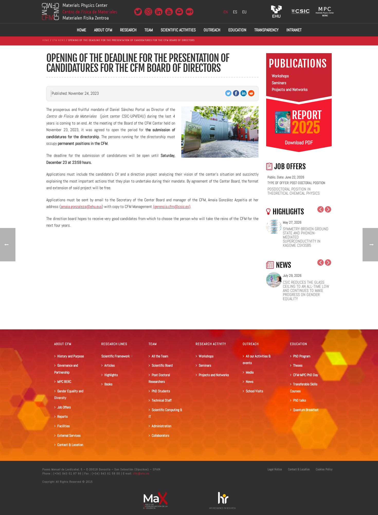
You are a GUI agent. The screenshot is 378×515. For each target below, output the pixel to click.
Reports (62, 416)
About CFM (103, 30)
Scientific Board (162, 365)
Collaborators (160, 435)
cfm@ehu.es (140, 473)
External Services (68, 435)
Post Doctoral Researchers (159, 378)
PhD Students (161, 391)
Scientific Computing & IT (165, 413)
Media (250, 372)
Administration (161, 426)
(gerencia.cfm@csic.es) (171, 206)
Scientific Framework (115, 356)
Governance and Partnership (66, 369)
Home (81, 30)
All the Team (160, 356)
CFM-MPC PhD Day (305, 375)
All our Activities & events (257, 359)
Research (128, 30)
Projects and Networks (290, 89)
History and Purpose (70, 356)
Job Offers (64, 407)
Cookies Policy (324, 469)
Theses (297, 365)
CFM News (58, 40)
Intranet (294, 30)
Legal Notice (275, 469)
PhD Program (301, 356)
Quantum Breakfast (306, 409)
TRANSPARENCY (266, 30)
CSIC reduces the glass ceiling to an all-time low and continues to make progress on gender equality (306, 290)
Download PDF (299, 142)
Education (237, 30)
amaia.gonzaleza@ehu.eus (81, 206)
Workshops (280, 76)
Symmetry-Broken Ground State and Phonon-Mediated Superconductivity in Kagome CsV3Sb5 (305, 237)
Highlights (111, 375)
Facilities (63, 426)
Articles (109, 365)
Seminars (279, 82)
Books (108, 384)
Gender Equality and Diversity (68, 394)
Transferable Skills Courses (303, 387)
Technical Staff (162, 400)
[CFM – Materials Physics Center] (79, 11)
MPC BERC (64, 381)
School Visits (254, 391)
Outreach (212, 30)
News (249, 381)
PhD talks (299, 400)
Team (149, 30)
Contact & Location (70, 444)
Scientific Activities (178, 30)
